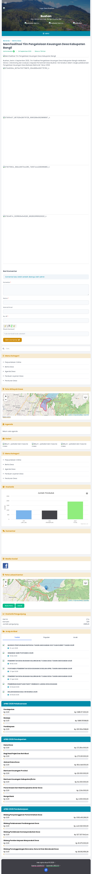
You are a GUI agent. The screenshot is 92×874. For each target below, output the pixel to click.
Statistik (9, 487)
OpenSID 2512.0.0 (52, 866)
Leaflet (70, 415)
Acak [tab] (75, 637)
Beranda (6, 41)
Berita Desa (16, 41)
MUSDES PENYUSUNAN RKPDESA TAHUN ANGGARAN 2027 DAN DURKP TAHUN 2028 (41, 645)
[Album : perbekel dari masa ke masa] (17, 445)
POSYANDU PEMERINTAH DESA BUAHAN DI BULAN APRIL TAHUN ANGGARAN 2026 (40, 668)
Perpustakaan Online (13, 362)
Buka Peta (9, 606)
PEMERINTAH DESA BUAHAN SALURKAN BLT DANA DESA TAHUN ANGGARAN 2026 (40, 661)
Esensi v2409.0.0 (38, 866)
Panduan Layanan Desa (14, 376)
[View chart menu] (87, 493)
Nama (6, 298)
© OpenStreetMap (78, 415)
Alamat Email (7, 307)
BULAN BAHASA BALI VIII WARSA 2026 (22, 692)
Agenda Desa (10, 371)
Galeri (8, 438)
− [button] (6, 399)
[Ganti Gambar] (8, 329)
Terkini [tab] (17, 637)
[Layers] (85, 397)
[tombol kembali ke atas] (87, 869)
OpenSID (86, 415)
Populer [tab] (46, 637)
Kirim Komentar (11, 340)
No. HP (5, 316)
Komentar (7, 282)
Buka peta (7, 417)
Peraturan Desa (11, 381)
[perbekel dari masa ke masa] (25, 26)
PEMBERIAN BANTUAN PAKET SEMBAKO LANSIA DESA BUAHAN (32, 684)
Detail (20, 606)
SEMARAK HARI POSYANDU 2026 (20, 653)
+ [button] (6, 396)
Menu (47, 33)
